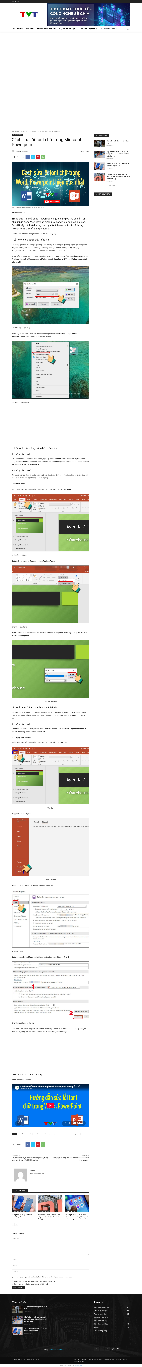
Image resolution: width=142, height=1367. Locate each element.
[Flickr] (107, 1349)
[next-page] (16, 1224)
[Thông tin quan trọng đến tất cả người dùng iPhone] (24, 1203)
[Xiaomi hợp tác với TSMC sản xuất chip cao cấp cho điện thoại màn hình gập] (50, 1203)
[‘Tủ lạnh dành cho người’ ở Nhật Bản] (99, 143)
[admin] (13, 151)
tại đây (38, 1074)
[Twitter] (33, 157)
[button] (127, 29)
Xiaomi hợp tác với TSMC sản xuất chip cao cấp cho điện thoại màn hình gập (49, 1217)
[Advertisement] (66, 47)
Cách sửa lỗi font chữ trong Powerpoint (45, 1134)
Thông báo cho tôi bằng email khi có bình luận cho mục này (34, 1281)
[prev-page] (13, 1224)
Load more (111, 185)
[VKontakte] (118, 1349)
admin (18, 151)
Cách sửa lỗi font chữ (24, 1134)
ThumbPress (78, 1365)
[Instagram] (113, 1349)
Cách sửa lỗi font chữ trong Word (69, 1134)
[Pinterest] (38, 157)
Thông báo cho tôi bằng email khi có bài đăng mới (31, 1284)
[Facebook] (28, 157)
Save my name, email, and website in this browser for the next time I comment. (43, 1277)
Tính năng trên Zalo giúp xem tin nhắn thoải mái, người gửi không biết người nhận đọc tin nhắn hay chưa (76, 1217)
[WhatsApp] (43, 157)
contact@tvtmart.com (56, 1350)
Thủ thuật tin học (22, 131)
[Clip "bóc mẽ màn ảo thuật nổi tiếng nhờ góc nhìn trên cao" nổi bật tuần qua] (99, 154)
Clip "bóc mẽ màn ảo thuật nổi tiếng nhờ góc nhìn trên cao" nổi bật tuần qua (117, 154)
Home (14, 131)
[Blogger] (96, 1349)
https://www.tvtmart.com (37, 1173)
